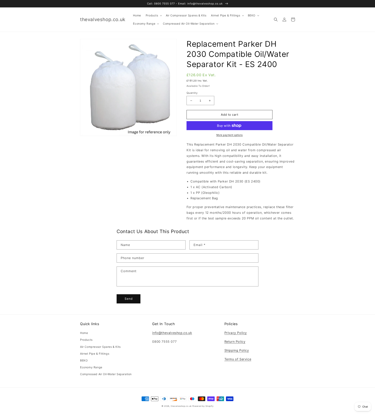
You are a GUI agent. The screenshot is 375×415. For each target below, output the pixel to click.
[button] (153, 15)
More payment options (229, 134)
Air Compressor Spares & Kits (100, 346)
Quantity (192, 92)
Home (84, 333)
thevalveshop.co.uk (181, 406)
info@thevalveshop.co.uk (172, 333)
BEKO (84, 360)
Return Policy (235, 341)
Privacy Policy (235, 333)
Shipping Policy (236, 350)
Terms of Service (237, 359)
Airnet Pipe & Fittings (94, 353)
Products (86, 339)
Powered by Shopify (203, 406)
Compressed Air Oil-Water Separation (106, 374)
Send (129, 299)
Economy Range (91, 367)
